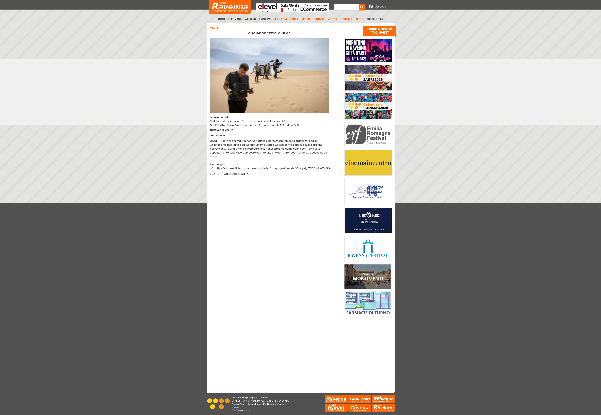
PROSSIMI (265, 19)
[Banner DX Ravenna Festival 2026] (368, 262)
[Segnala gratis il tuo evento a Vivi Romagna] (379, 32)
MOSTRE (333, 19)
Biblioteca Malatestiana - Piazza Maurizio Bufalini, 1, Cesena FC (247, 121)
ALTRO (359, 19)
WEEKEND (250, 19)
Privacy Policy (238, 403)
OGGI (221, 19)
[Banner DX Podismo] (368, 119)
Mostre (215, 28)
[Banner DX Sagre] (368, 91)
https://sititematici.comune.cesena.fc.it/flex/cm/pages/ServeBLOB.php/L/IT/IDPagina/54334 (273, 168)
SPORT (294, 19)
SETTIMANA (235, 19)
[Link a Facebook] (371, 7)
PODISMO (346, 19)
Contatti (264, 397)
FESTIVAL (319, 19)
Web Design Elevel (241, 410)
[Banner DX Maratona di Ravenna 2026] (368, 63)
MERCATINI (280, 19)
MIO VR (383, 6)
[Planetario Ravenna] (368, 234)
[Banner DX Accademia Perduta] (368, 206)
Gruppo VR (252, 397)
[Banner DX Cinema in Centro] (368, 176)
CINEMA (306, 19)
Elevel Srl (236, 400)
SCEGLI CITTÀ (375, 19)
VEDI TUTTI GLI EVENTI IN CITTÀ (229, 174)
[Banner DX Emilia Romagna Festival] (368, 148)
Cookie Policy (254, 403)
